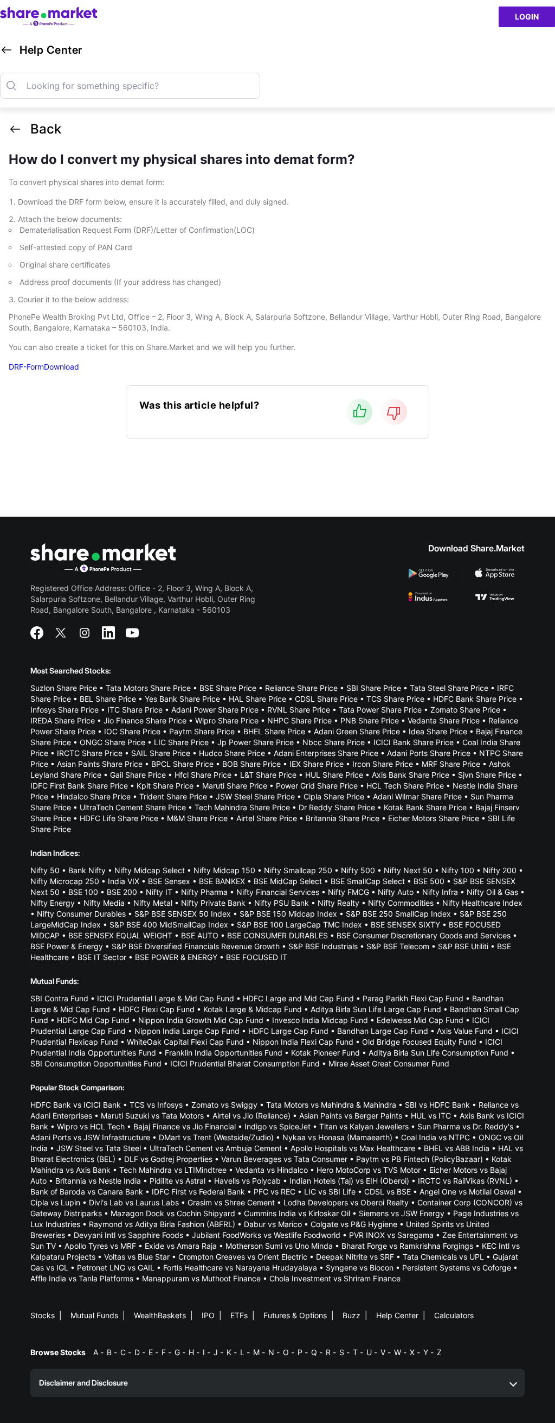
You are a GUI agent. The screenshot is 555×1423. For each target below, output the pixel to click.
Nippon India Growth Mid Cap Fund (200, 1020)
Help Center (397, 1315)
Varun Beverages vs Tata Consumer (284, 1159)
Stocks (42, 1315)
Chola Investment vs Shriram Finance (335, 1278)
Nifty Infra (440, 892)
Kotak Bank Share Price (425, 807)
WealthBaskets (160, 1315)
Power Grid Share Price (317, 785)
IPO (208, 1315)
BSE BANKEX (222, 881)
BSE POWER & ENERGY (176, 957)
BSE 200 (122, 892)
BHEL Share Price (274, 731)
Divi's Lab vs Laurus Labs (134, 1202)
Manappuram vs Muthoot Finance (201, 1278)
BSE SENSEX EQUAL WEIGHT (120, 935)
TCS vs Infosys (156, 1104)
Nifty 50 (45, 870)
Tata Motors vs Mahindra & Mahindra (331, 1104)
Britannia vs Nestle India (98, 1180)
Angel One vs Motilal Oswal (467, 1191)
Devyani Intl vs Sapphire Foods (128, 1235)
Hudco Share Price (232, 753)
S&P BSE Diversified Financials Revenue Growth (196, 946)
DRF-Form (26, 366)
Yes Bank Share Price (182, 698)
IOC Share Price (132, 731)
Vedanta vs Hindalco (271, 1169)
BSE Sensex (169, 881)
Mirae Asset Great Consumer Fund (388, 1063)
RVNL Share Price (298, 709)
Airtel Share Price (266, 818)
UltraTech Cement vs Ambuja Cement (216, 1148)
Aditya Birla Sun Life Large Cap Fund (376, 1009)
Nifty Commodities (401, 902)
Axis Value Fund (465, 1031)
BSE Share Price (227, 688)
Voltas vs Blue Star (137, 1256)
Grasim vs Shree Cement (231, 1202)
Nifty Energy (52, 902)
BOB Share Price (251, 763)
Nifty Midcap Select (149, 870)
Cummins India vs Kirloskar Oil (297, 1213)
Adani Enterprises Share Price (326, 753)
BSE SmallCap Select (368, 881)
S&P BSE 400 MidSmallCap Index (168, 924)
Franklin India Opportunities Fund (223, 1052)
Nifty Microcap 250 (64, 881)
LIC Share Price (181, 742)
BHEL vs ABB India (456, 1148)
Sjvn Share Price (487, 774)
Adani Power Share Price (215, 709)
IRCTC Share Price (89, 753)
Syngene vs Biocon (359, 1267)
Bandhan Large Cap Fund (382, 1031)
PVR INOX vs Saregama (391, 1235)
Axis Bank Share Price (410, 774)
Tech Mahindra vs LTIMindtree (173, 1169)
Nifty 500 (358, 870)
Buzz (351, 1315)
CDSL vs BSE (387, 1191)
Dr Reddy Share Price (337, 807)
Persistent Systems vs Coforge (456, 1267)
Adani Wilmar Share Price (417, 796)
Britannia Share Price (342, 818)
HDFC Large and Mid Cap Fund (298, 998)
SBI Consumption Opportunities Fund (96, 1063)
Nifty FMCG (348, 892)
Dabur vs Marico (273, 1224)
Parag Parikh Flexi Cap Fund (413, 998)
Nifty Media (104, 902)
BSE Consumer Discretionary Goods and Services (424, 935)
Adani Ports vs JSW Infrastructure (90, 1137)
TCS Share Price (395, 698)
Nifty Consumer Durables (81, 913)
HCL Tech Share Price (405, 785)
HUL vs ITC (431, 1115)
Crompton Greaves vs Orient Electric (242, 1256)
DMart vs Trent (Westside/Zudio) (216, 1137)
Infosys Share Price (64, 709)
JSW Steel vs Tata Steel (98, 1148)
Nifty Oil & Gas (492, 892)
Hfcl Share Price (203, 774)
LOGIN (527, 16)
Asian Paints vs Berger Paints (350, 1115)
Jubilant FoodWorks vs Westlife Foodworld (266, 1235)
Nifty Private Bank (213, 902)
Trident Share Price (173, 796)
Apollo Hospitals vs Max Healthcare (353, 1148)
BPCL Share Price (182, 763)
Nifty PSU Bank (281, 902)
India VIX (123, 881)
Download (61, 366)
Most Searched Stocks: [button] (70, 670)
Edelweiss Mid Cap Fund (420, 1020)
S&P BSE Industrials (323, 946)
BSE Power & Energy (66, 946)
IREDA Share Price (62, 720)
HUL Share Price (334, 774)
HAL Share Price (257, 698)
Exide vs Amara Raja (181, 1245)
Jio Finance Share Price (145, 720)
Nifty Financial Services (277, 892)
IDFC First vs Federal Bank (198, 1191)
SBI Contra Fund (59, 998)
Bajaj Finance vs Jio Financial (184, 1126)
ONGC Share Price (112, 742)
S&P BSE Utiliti (463, 946)
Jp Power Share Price (255, 742)
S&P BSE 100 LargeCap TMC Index (299, 924)
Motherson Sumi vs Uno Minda (279, 1245)
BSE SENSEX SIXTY (405, 924)
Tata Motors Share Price (148, 688)
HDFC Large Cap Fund (288, 1031)
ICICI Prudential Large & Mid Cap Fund (165, 998)
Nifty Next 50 (408, 870)
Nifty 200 (500, 870)
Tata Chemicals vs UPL (443, 1256)
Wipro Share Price (227, 720)
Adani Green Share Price (357, 731)
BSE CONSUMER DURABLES (277, 935)
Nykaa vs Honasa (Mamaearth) (337, 1137)
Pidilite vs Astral (177, 1180)
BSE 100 (83, 892)
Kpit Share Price (165, 785)
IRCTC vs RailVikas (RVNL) (465, 1180)
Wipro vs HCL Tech (91, 1126)
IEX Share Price (316, 763)
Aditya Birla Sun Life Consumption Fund (438, 1052)
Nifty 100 (457, 870)
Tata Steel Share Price (449, 688)
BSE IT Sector (102, 957)
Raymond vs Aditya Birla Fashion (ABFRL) (162, 1224)
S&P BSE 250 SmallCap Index (398, 913)
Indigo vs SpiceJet (277, 1126)
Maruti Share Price (234, 785)
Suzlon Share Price (63, 688)
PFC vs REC (274, 1191)
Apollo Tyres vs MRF (100, 1245)
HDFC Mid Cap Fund (93, 1020)
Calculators (454, 1315)
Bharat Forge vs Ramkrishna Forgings (407, 1245)
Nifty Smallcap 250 (298, 870)
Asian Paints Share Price (100, 763)
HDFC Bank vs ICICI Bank (75, 1104)
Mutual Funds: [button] (54, 981)
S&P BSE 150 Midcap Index (288, 913)
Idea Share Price (438, 731)
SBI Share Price (373, 688)
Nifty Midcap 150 (224, 870)
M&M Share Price (197, 818)
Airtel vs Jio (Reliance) (251, 1115)
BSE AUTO (199, 935)
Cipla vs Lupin (55, 1202)
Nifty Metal (152, 902)
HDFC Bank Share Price (475, 698)
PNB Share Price (369, 720)
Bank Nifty (87, 870)
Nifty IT (159, 892)
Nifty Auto (396, 892)
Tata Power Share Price (380, 709)
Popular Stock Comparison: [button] (77, 1087)
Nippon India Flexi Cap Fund (303, 1041)
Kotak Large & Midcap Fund (252, 1009)
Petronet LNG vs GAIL (115, 1267)
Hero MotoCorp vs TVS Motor (369, 1169)
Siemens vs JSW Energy (401, 1213)
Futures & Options (295, 1315)
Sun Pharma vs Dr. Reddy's (465, 1126)
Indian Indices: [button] (55, 852)
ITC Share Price (135, 709)
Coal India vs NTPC (435, 1137)
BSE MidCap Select (288, 881)
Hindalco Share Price (94, 796)
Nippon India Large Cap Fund (187, 1031)
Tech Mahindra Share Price (242, 807)
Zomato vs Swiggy (224, 1104)
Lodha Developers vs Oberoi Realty (346, 1202)
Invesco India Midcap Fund (320, 1020)
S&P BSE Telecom (397, 946)
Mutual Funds (94, 1315)
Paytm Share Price (202, 731)
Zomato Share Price (465, 709)
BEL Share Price (108, 698)
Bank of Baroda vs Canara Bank (86, 1191)
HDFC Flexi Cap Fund (157, 1009)
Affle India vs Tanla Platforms (81, 1278)
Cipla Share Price (334, 796)
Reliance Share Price (301, 688)
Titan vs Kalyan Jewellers (364, 1126)
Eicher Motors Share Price (433, 818)
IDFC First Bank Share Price (79, 785)
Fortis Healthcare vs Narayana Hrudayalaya (240, 1267)
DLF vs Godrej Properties (168, 1159)
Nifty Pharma (204, 892)
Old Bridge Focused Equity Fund (419, 1041)
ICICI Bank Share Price (413, 742)
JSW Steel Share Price (255, 796)
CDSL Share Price (326, 698)
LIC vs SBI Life (330, 1191)
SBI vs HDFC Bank (437, 1104)
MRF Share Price (451, 763)
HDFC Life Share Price (119, 818)
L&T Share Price (268, 774)
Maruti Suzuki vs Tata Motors (152, 1115)
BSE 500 (429, 881)
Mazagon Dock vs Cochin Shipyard (173, 1213)
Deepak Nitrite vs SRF (355, 1256)
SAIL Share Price (160, 753)
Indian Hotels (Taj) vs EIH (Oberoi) (349, 1180)
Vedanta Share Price (444, 720)
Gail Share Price (138, 774)
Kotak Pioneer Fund (325, 1052)
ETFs (239, 1315)
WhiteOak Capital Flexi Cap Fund (185, 1041)
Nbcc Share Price (333, 742)
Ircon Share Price (382, 763)
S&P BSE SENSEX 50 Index (182, 913)
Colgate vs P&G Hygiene (354, 1224)
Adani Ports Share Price (428, 753)
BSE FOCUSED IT (256, 957)
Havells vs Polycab (247, 1180)
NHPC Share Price (299, 720)
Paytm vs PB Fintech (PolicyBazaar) (419, 1159)
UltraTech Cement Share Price (133, 807)
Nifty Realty (338, 902)
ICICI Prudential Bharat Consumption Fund (245, 1063)
